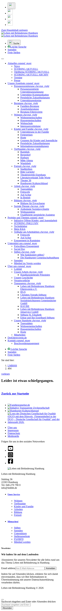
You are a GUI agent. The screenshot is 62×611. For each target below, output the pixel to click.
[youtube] (10, 450)
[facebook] (10, 463)
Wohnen (18, 500)
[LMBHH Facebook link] (10, 19)
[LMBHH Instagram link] (10, 13)
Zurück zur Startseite (15, 393)
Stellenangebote (22, 536)
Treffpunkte (20, 503)
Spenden (18, 530)
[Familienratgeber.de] (19, 405)
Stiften (17, 527)
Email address (8, 568)
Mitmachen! (13, 521)
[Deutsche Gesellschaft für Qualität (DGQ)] (34, 422)
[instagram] (10, 456)
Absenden (7, 608)
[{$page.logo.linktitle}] (19, 34)
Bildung (18, 512)
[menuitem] (17, 66)
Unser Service (14, 494)
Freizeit (17, 515)
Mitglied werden (22, 542)
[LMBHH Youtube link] (10, 24)
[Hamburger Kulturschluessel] (23, 410)
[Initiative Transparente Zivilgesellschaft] (28, 407)
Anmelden (50, 568)
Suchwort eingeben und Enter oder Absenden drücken (28, 601)
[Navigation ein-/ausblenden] (2, 58)
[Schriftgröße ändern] (11, 6)
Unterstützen (20, 533)
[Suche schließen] (2, 599)
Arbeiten (18, 509)
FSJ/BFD (19, 539)
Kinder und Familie (24, 506)
